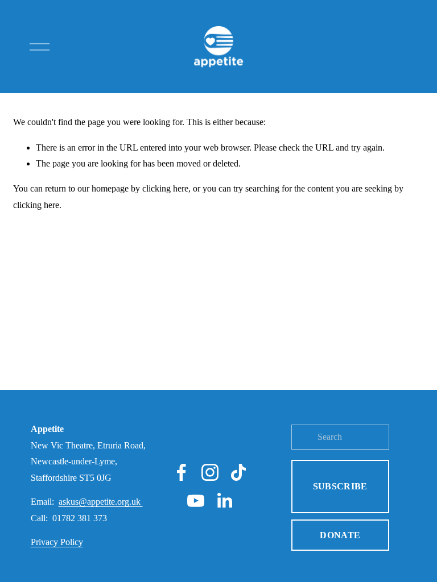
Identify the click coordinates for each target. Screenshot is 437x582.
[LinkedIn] (224, 501)
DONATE (340, 535)
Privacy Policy (57, 542)
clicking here (165, 188)
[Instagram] (210, 472)
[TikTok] (238, 472)
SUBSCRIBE (340, 486)
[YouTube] (196, 501)
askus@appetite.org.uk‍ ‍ (101, 501)
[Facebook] (181, 472)
